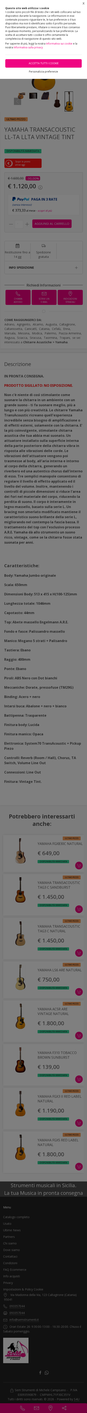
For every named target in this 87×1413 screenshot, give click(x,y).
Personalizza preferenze (43, 71)
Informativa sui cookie (59, 43)
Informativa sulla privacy (28, 47)
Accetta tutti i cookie (43, 63)
